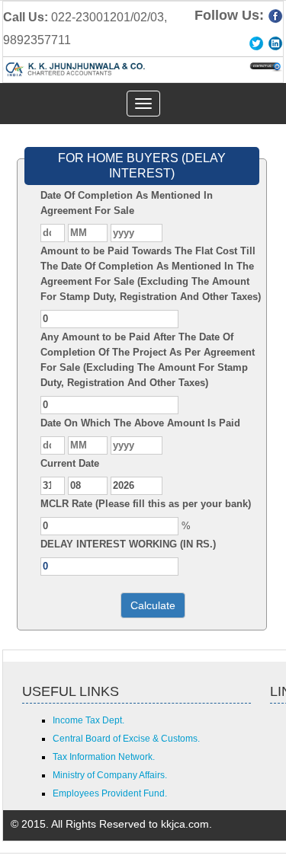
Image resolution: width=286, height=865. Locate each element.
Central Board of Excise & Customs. (126, 738)
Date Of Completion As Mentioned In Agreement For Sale (126, 203)
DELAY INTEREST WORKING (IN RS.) (128, 544)
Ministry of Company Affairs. (110, 775)
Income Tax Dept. (88, 720)
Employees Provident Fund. (110, 793)
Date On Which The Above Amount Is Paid (140, 423)
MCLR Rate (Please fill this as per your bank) (145, 503)
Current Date (69, 463)
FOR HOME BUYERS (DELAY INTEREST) (142, 166)
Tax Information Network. (104, 757)
